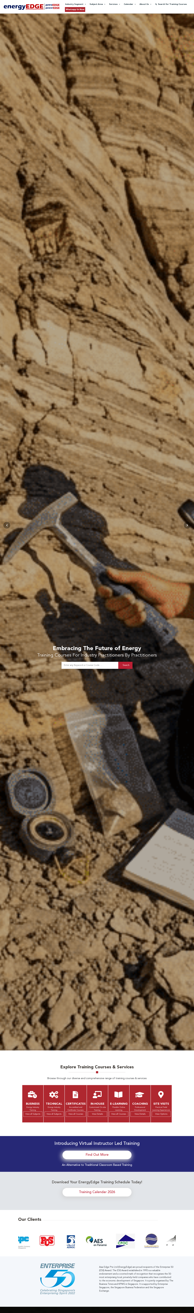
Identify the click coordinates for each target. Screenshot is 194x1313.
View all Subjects (32, 1114)
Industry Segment (74, 4)
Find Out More (97, 1155)
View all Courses (75, 1114)
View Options (161, 1114)
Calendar (128, 4)
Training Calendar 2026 (97, 1192)
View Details (97, 1114)
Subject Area (96, 4)
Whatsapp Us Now (75, 10)
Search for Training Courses (172, 4)
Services (113, 4)
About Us (144, 4)
